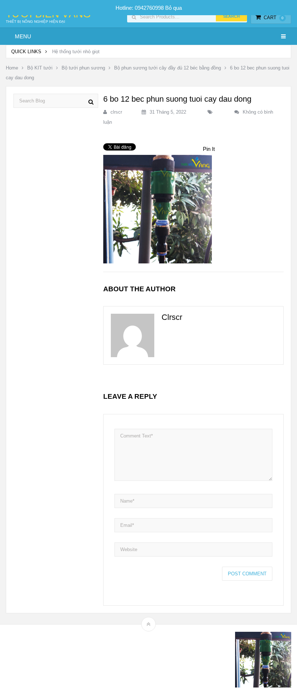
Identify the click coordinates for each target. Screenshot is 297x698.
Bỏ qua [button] (173, 8)
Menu (23, 36)
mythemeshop (43, 661)
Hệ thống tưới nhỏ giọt (76, 51)
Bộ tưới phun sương (83, 68)
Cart (274, 17)
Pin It (209, 149)
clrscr (116, 112)
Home (12, 68)
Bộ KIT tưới (40, 68)
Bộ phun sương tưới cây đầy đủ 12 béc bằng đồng (167, 68)
